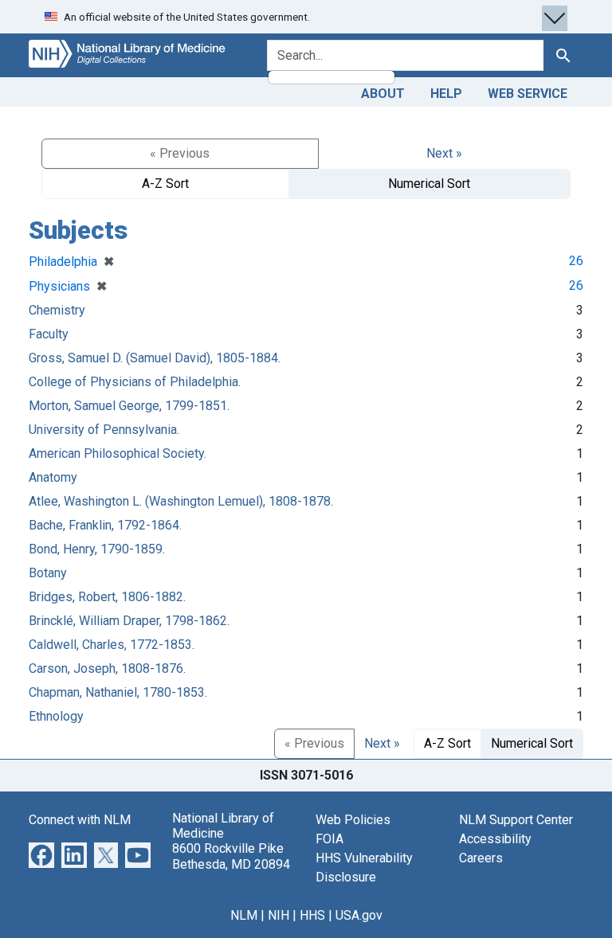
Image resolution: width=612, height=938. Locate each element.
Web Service (527, 93)
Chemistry (57, 310)
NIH (278, 915)
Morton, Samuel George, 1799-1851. (129, 405)
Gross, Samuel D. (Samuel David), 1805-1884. (154, 357)
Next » (444, 153)
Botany (48, 572)
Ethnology (56, 716)
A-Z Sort (165, 183)
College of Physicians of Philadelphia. (135, 381)
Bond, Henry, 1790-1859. (97, 549)
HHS (312, 915)
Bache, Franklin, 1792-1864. (105, 525)
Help (446, 93)
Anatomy (53, 477)
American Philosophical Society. (117, 453)
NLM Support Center (516, 819)
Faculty (49, 334)
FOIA (329, 838)
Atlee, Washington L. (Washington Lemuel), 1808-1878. (181, 501)
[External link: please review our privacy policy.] (41, 854)
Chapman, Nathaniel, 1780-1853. (118, 692)
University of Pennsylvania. (104, 429)
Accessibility (495, 838)
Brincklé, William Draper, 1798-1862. (129, 620)
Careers (481, 858)
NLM (243, 915)
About (383, 93)
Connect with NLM (80, 819)
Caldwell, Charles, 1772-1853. (111, 644)
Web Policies (353, 819)
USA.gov (358, 915)
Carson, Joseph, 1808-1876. (107, 668)
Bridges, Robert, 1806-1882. (107, 596)
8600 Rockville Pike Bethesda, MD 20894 (231, 856)
